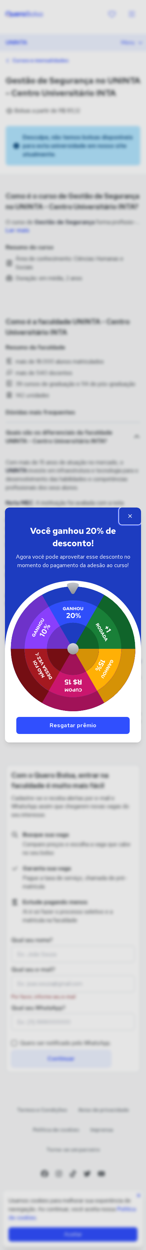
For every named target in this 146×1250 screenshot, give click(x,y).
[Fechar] (130, 516)
